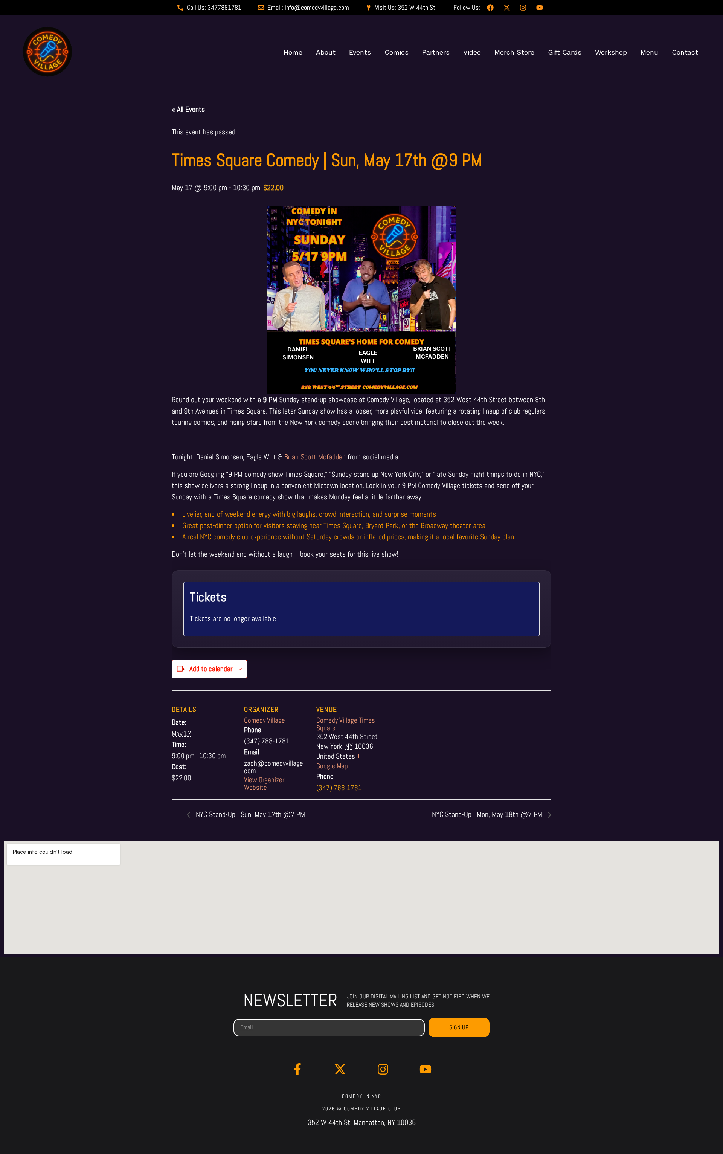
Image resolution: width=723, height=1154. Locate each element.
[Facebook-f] (297, 1069)
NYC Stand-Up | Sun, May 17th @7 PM (249, 814)
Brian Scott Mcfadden (315, 457)
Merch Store (514, 52)
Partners (436, 52)
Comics (396, 52)
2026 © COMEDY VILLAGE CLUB (361, 1108)
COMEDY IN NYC (361, 1096)
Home (293, 52)
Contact (685, 52)
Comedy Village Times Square (345, 724)
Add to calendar (210, 668)
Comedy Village (264, 720)
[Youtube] (426, 1069)
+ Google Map (338, 761)
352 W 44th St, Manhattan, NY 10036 (362, 1122)
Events (360, 52)
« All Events (188, 109)
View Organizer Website (264, 783)
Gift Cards (564, 52)
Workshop (611, 52)
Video (472, 52)
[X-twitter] (340, 1069)
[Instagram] (383, 1069)
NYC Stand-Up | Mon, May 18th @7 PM (488, 814)
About (326, 52)
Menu (649, 52)
